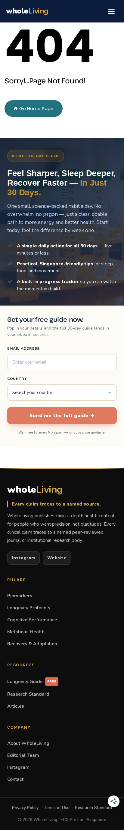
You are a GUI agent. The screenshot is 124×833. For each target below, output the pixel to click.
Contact (15, 779)
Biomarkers (19, 596)
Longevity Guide (31, 681)
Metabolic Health (26, 631)
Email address (23, 348)
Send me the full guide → (62, 415)
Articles (15, 706)
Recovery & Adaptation (32, 643)
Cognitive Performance (32, 620)
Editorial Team (23, 755)
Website (57, 558)
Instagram (23, 558)
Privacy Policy (25, 808)
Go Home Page (36, 108)
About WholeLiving (28, 743)
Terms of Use (57, 808)
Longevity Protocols (28, 608)
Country (17, 378)
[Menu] (111, 11)
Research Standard (28, 694)
